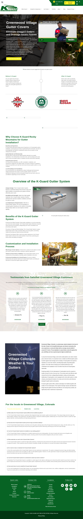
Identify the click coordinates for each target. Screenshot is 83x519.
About (59, 9)
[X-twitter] (79, 1)
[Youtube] (70, 485)
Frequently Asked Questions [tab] (14, 408)
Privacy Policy (41, 515)
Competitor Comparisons (35, 9)
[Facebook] (77, 1)
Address (29, 484)
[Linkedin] (77, 4)
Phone (29, 491)
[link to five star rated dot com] (41, 102)
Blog (64, 9)
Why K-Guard (24, 9)
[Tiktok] (66, 489)
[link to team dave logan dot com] (65, 102)
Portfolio (54, 9)
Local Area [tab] (36, 408)
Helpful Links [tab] (27, 408)
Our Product (46, 9)
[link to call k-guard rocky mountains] (25, 492)
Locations (50, 480)
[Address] (25, 486)
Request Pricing (70, 9)
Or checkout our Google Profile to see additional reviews (41, 287)
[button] (2, 2)
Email (28, 495)
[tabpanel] (41, 442)
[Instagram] (66, 485)
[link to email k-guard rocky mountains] (25, 497)
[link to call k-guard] (54, 2)
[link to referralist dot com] (17, 102)
